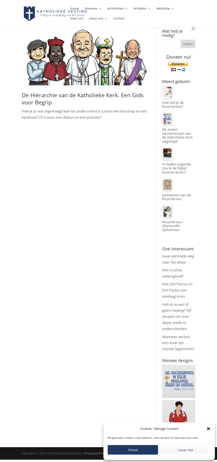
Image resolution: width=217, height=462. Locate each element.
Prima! (133, 450)
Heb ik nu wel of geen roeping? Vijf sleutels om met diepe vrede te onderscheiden (176, 316)
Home (74, 8)
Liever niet (185, 450)
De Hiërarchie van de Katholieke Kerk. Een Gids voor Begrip (82, 98)
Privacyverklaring (96, 453)
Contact (119, 18)
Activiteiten (115, 8)
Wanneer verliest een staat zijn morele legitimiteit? (178, 342)
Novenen (91, 8)
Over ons (76, 18)
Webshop (163, 8)
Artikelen (140, 8)
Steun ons (96, 18)
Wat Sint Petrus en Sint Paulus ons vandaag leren (177, 290)
